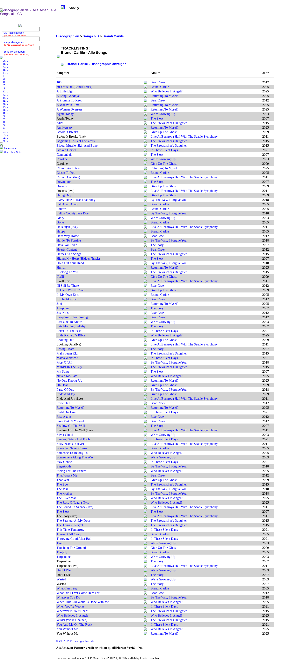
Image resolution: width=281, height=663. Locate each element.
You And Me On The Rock (74, 624)
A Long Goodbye (68, 96)
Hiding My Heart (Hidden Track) (78, 258)
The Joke (63, 489)
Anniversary (65, 127)
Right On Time (66, 412)
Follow (61, 209)
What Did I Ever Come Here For (78, 593)
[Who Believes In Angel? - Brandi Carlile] (145, 92)
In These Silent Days (164, 150)
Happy (61, 231)
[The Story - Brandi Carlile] (145, 119)
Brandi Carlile (160, 87)
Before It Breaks (67, 132)
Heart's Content (67, 249)
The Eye (62, 484)
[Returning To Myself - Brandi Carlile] (145, 96)
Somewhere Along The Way (75, 457)
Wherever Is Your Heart (72, 611)
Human (61, 267)
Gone (60, 222)
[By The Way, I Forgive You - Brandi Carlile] (145, 200)
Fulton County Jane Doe (72, 213)
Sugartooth (64, 466)
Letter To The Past (69, 331)
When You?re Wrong (70, 606)
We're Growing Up (163, 114)
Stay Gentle (64, 462)
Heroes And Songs (69, 254)
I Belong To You (67, 272)
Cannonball (64, 154)
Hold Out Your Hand (70, 263)
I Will (60, 276)
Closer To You (66, 172)
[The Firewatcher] (145, 123)
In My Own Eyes (68, 294)
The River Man (67, 498)
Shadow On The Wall (71, 425)
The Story (157, 118)
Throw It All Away (69, 534)
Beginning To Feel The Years (76, 141)
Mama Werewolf (67, 358)
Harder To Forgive (69, 240)
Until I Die (64, 570)
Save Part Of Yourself (71, 421)
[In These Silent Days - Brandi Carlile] (145, 150)
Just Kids (63, 312)
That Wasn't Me (67, 475)
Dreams (62, 186)
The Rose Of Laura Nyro (73, 502)
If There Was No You (70, 290)
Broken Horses (66, 150)
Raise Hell (63, 403)
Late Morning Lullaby (71, 326)
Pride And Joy (66, 394)
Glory (60, 218)
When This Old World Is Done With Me (83, 602)
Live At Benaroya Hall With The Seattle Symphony (184, 136)
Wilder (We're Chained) (72, 620)
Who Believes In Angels (72, 615)
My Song (63, 371)
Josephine (63, 308)
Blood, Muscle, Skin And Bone (77, 145)
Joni (59, 303)
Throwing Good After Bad (74, 538)
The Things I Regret (70, 525)
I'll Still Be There (68, 285)
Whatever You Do (68, 597)
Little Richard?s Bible (71, 335)
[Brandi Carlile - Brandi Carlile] (145, 87)
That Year (63, 480)
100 (59, 82)
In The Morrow (67, 299)
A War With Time (68, 105)
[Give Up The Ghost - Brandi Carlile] (145, 132)
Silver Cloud (65, 434)
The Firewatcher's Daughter (169, 123)
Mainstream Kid (67, 353)
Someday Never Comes (72, 448)
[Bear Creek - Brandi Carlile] (145, 83)
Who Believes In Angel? (166, 91)
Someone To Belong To (72, 453)
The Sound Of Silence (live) (75, 507)
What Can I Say (67, 588)
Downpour (64, 181)
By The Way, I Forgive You (169, 199)
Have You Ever (67, 245)
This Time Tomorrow (70, 529)
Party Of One (65, 389)
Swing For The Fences (71, 471)
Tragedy (62, 552)
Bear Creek (158, 82)
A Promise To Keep (69, 100)
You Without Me (67, 629)
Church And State (68, 168)
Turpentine (64, 556)
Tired (60, 543)
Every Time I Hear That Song (76, 199)
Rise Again (64, 416)
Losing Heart (65, 349)
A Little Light (65, 91)
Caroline (62, 159)
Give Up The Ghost (163, 132)
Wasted (61, 579)
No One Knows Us (69, 380)
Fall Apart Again (67, 204)
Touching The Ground (71, 547)
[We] (145, 114)
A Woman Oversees (69, 109)
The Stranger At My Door (73, 520)
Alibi (60, 123)
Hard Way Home (68, 236)
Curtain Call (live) (68, 177)
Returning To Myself (164, 96)
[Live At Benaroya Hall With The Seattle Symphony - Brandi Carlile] (145, 137)
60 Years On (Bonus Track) (74, 87)
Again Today (65, 114)
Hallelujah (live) (67, 227)
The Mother (64, 493)
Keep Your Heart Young (72, 317)
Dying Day (64, 195)
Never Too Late (67, 376)
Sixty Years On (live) (70, 443)
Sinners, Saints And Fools (73, 439)
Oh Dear (62, 385)
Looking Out (65, 340)
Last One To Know (69, 321)
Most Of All (64, 362)
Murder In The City (69, 367)
